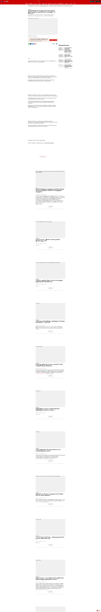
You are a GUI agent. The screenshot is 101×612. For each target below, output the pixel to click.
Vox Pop (74, 3)
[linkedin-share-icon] (33, 44)
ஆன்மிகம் (50, 3)
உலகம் (35, 3)
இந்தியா (31, 3)
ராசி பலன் (55, 3)
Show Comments (42, 156)
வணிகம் (66, 3)
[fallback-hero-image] (61, 49)
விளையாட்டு (44, 3)
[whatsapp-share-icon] (28, 44)
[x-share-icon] (30, 44)
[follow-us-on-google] (57, 44)
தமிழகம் (26, 3)
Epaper (99, 610)
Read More (50, 206)
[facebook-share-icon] (32, 44)
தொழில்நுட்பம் (61, 3)
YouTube (70, 3)
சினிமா (39, 3)
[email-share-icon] (35, 44)
